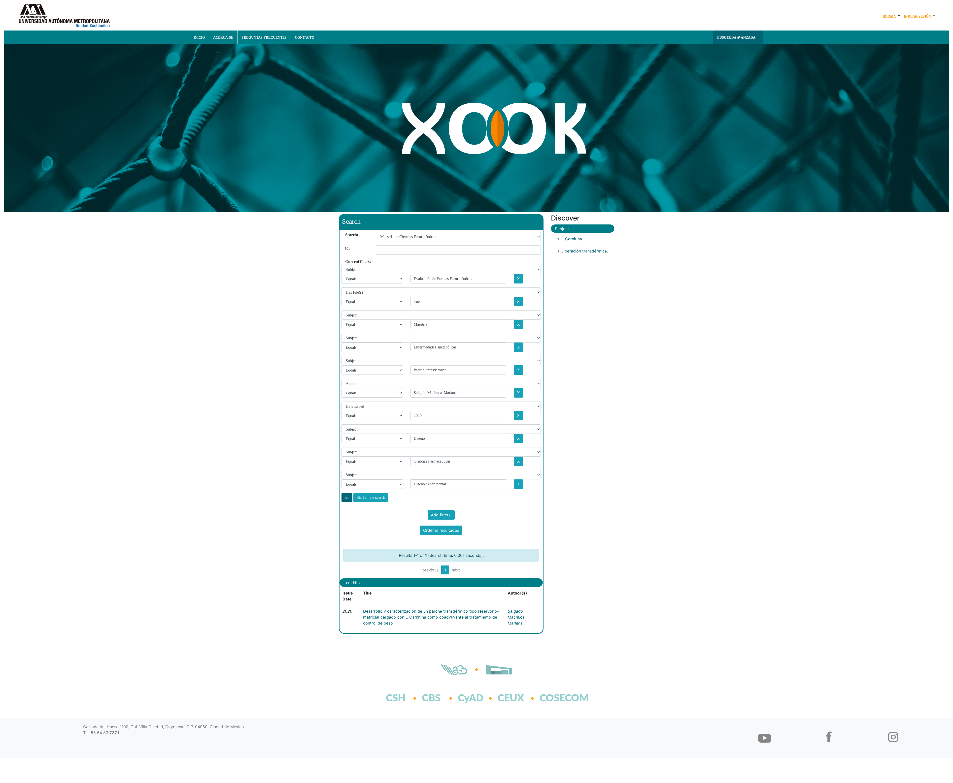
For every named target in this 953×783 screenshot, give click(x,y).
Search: (347, 235)
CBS (431, 698)
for (347, 248)
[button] (891, 16)
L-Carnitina (571, 238)
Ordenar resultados (441, 530)
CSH (396, 698)
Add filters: (441, 514)
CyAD (470, 698)
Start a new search (371, 497)
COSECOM (553, 698)
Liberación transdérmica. (584, 251)
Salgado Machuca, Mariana (517, 617)
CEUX (511, 698)
